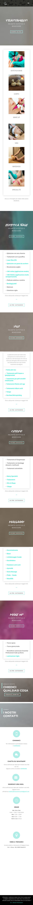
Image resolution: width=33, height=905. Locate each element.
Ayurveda (10, 568)
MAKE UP (16, 117)
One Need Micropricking (14, 395)
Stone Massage (12, 572)
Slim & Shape (11, 483)
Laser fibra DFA (12, 260)
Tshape (8, 392)
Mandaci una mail (16, 784)
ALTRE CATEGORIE (16, 305)
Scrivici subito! (12, 694)
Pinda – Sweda (11, 575)
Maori (9, 553)
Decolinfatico (11, 560)
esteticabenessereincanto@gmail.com (19, 791)
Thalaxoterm (11, 480)
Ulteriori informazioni (17, 902)
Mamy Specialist (12, 476)
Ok (11, 902)
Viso (16, 143)
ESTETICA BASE (16, 71)
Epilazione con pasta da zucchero (17, 263)
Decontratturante (12, 550)
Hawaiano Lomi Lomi (14, 565)
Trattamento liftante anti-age (15, 384)
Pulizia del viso (11, 370)
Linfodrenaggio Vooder (14, 557)
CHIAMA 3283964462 (16, 236)
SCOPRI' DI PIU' (16, 31)
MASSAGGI (16, 166)
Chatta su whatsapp (16, 761)
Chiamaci (16, 740)
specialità (16, 190)
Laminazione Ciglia (13, 656)
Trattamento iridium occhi (14, 388)
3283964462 (17, 746)
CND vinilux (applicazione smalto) (18, 271)
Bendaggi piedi (11, 283)
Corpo (16, 94)
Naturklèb (10, 578)
